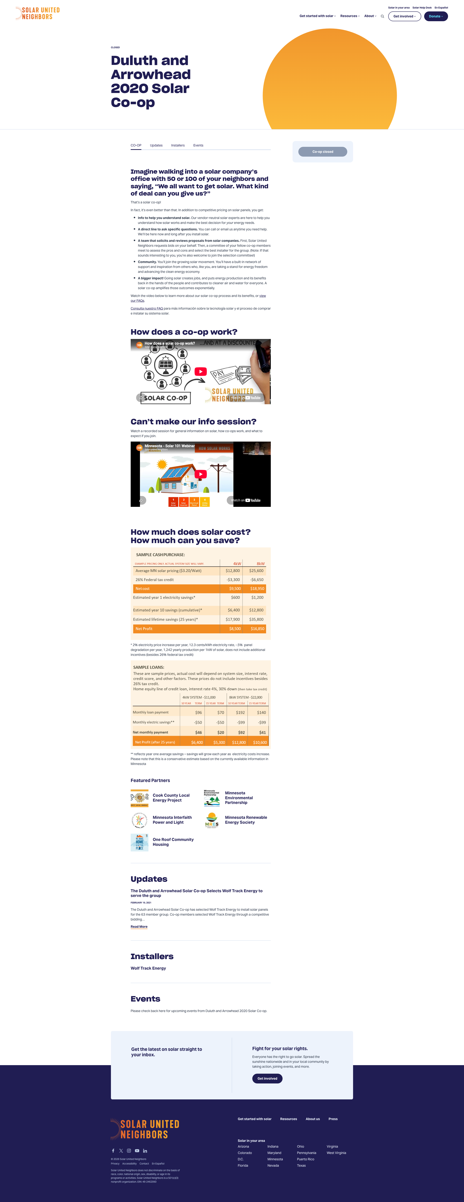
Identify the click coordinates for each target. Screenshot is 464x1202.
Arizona (243, 1146)
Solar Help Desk (422, 8)
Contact (144, 1163)
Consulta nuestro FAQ (147, 308)
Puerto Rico (305, 1159)
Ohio (300, 1146)
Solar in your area (399, 8)
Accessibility (129, 1163)
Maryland (274, 1153)
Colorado (245, 1153)
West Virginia (336, 1153)
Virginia (332, 1146)
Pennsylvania (306, 1153)
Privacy (115, 1163)
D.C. (241, 1159)
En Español (441, 8)
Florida (243, 1165)
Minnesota (275, 1159)
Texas (301, 1165)
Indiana (273, 1146)
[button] (382, 16)
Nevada (273, 1165)
